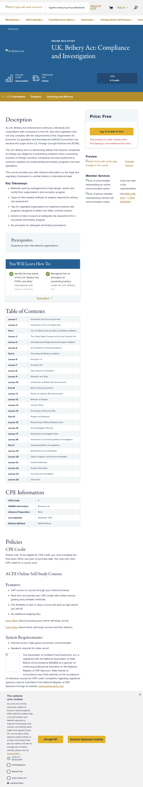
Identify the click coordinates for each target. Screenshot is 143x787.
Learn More (12, 620)
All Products (13, 29)
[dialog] (71, 739)
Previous (3, 96)
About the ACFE (95, 7)
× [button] (140, 695)
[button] (20, 783)
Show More (43, 298)
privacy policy (13, 753)
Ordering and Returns (60, 96)
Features (36, 96)
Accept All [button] (50, 739)
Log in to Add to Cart (111, 131)
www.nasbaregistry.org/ (51, 686)
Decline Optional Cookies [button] (86, 739)
